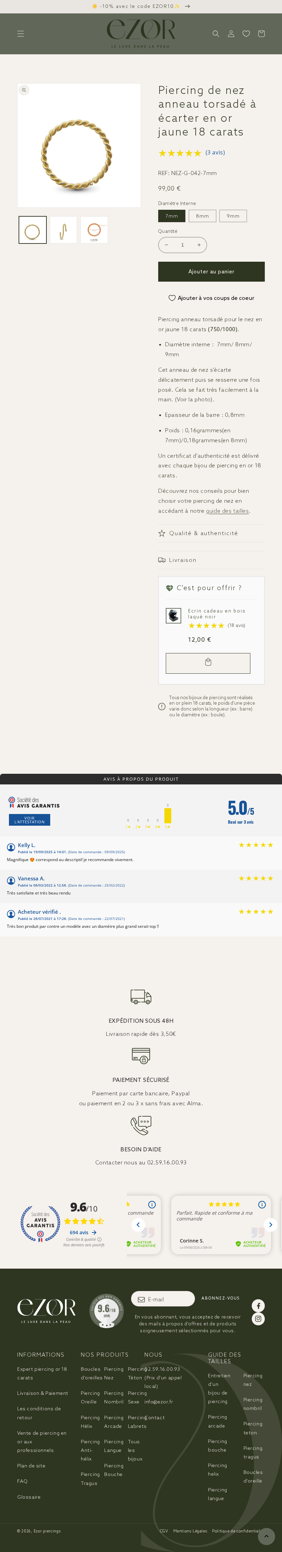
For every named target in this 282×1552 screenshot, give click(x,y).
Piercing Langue (113, 1446)
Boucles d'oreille (253, 1476)
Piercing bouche (217, 1445)
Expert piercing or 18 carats (42, 1373)
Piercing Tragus (90, 1478)
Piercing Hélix (90, 1421)
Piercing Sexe (137, 1397)
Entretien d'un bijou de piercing (219, 1388)
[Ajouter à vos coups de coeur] (173, 615)
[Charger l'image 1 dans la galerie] (32, 230)
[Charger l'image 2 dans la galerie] (63, 230)
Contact (154, 1417)
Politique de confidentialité (238, 1531)
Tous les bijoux (135, 1450)
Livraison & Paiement (42, 1393)
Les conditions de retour (39, 1413)
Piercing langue (217, 1494)
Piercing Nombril (113, 1397)
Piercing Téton (137, 1373)
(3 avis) (215, 152)
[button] (20, 33)
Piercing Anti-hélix (90, 1450)
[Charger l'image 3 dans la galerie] (94, 230)
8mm (202, 216)
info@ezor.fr (158, 1402)
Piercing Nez (113, 1373)
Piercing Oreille (90, 1397)
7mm (171, 216)
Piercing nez (253, 1379)
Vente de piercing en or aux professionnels (42, 1441)
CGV (164, 1531)
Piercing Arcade (113, 1421)
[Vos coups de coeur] (246, 33)
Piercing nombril (253, 1404)
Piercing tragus (253, 1452)
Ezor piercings (47, 1531)
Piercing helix (217, 1469)
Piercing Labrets (137, 1421)
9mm (233, 216)
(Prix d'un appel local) (163, 1377)
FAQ (22, 1481)
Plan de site (31, 1466)
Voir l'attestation (29, 819)
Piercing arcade (217, 1421)
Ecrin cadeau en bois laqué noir (217, 614)
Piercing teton (253, 1428)
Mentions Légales (190, 1531)
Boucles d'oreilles (92, 1373)
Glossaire (29, 1497)
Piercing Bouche (113, 1470)
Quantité (167, 231)
